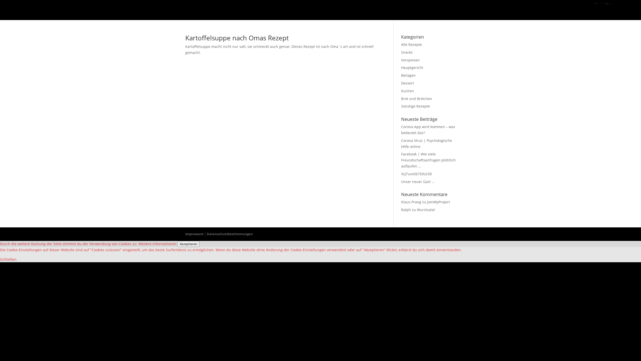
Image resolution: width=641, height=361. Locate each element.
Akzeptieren (188, 244)
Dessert (407, 83)
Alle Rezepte (411, 44)
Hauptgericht (412, 67)
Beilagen (408, 75)
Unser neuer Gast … (417, 181)
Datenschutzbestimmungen (230, 234)
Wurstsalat (426, 209)
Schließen (8, 259)
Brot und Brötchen (416, 98)
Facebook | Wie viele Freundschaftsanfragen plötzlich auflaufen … (428, 160)
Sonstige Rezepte (415, 106)
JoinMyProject (438, 202)
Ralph (406, 209)
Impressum (194, 234)
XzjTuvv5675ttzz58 (416, 173)
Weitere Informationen (157, 243)
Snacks (407, 52)
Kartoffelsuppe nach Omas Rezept (237, 37)
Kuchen (407, 90)
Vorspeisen (410, 60)
